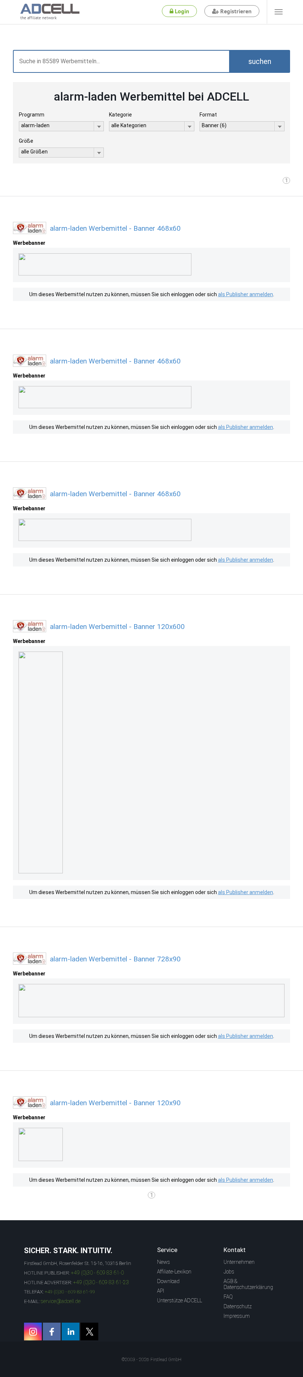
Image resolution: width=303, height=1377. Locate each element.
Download (168, 1281)
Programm (31, 115)
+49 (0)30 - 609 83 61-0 (97, 1273)
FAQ (228, 1297)
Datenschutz (238, 1306)
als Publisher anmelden (245, 294)
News (163, 1262)
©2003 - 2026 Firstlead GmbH (151, 1359)
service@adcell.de (61, 1301)
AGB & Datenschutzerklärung (248, 1284)
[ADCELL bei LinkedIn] (70, 1331)
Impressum (237, 1316)
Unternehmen (239, 1262)
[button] (259, 61)
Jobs (229, 1272)
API (160, 1291)
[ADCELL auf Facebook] (52, 1331)
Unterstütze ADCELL (179, 1300)
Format (208, 115)
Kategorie (120, 115)
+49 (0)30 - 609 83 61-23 (101, 1282)
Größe (26, 141)
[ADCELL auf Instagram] (33, 1331)
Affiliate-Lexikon (174, 1272)
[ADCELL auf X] (89, 1331)
